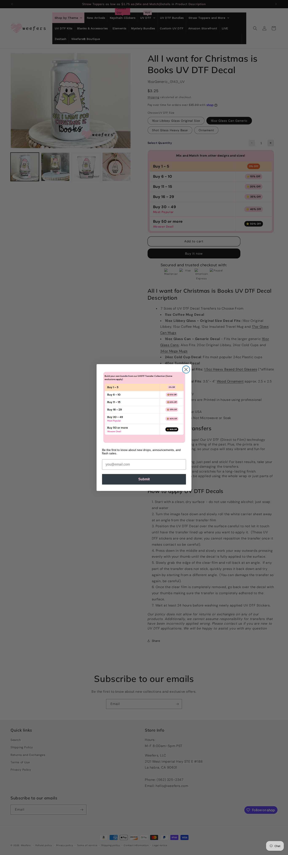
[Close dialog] (186, 369)
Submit (144, 479)
